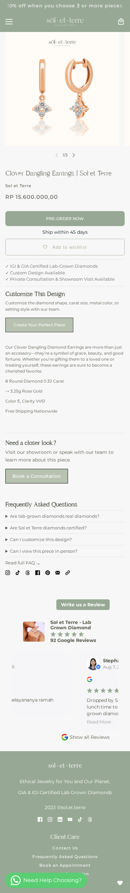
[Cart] (121, 21)
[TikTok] (18, 572)
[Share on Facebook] (38, 572)
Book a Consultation (36, 476)
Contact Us (65, 847)
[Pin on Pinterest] (48, 572)
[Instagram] (8, 572)
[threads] (90, 819)
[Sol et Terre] (65, 22)
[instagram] (50, 819)
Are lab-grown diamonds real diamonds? (54, 516)
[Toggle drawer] (9, 21)
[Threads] (28, 572)
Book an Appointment (65, 865)
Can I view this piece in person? (43, 551)
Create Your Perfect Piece (39, 324)
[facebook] (40, 819)
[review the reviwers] (88, 681)
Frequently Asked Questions (65, 856)
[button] (68, 572)
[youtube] (70, 819)
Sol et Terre (18, 185)
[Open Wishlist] (120, 883)
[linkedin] (60, 819)
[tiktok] (80, 819)
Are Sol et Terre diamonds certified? (48, 527)
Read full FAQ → (22, 562)
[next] (74, 155)
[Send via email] (58, 572)
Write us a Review (83, 605)
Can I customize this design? (41, 539)
